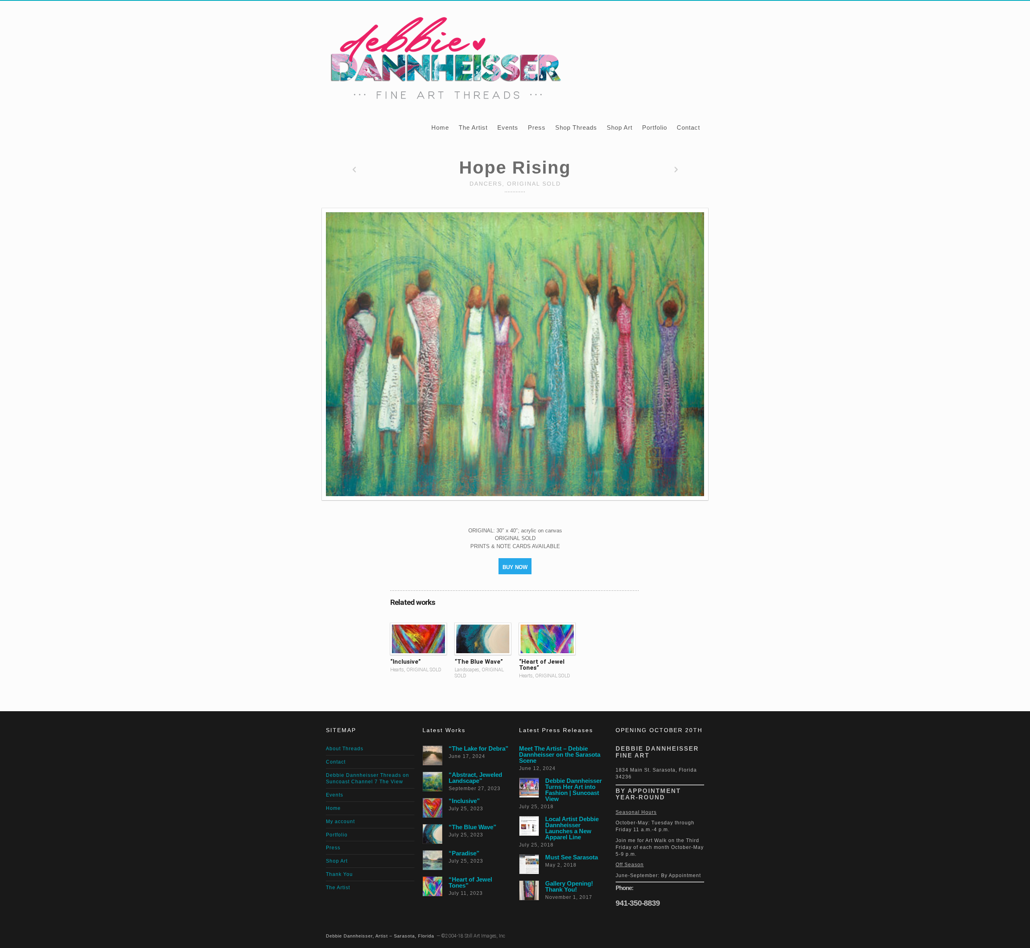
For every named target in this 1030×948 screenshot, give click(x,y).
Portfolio (654, 127)
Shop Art (619, 127)
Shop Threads (576, 127)
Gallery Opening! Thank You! (569, 886)
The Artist (473, 127)
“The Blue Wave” (479, 661)
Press (537, 127)
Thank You (339, 874)
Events (507, 127)
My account (340, 821)
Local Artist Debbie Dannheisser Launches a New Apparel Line (572, 828)
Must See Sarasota (571, 857)
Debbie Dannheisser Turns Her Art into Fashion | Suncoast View (573, 789)
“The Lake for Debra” (479, 748)
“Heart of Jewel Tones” (541, 664)
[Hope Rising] (515, 354)
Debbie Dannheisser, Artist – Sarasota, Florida (380, 936)
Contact (688, 127)
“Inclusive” (405, 661)
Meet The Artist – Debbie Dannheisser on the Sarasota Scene (559, 754)
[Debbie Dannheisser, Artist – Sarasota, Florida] (444, 56)
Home (440, 127)
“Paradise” (464, 853)
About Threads (344, 748)
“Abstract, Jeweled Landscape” (475, 777)
